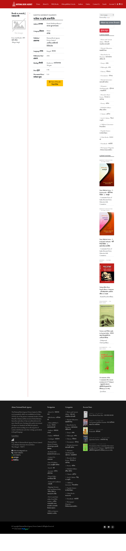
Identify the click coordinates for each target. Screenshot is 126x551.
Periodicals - (106, 144)
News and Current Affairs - (106, 42)
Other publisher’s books (68, 4)
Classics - (105, 114)
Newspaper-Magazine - (107, 149)
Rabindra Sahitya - (105, 109)
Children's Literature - (107, 125)
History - (105, 71)
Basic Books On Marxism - (106, 57)
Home (38, 4)
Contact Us (96, 4)
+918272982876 (18, 453)
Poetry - (105, 103)
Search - (51, 468)
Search (104, 4)
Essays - (104, 63)
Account (111, 4)
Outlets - (53, 436)
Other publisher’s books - (52, 425)
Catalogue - (53, 439)
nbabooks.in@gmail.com (20, 451)
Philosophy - (106, 67)
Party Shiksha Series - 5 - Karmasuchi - (106, 192)
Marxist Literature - (106, 81)
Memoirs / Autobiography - (107, 88)
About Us (46, 4)
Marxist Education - (106, 49)
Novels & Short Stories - (105, 97)
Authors (80, 4)
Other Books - (106, 138)
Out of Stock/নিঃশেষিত (55, 83)
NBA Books (55, 4)
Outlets (88, 4)
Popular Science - (105, 132)
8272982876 (17, 455)
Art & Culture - (107, 119)
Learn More (15, 436)
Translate (111, 17)
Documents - (107, 76)
